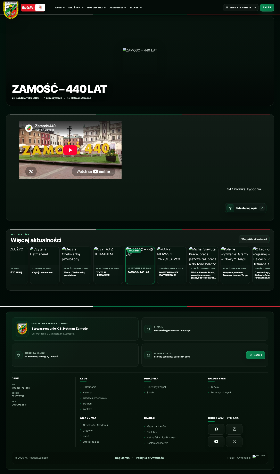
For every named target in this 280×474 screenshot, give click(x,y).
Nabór (86, 436)
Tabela (215, 386)
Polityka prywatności (150, 457)
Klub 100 (152, 431)
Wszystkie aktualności (254, 239)
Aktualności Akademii (95, 425)
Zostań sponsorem (157, 442)
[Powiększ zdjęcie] (140, 61)
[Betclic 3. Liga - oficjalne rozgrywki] (33, 7)
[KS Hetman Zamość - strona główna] (12, 9)
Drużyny (88, 430)
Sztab (150, 392)
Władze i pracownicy (95, 398)
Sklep (267, 7)
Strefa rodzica (91, 441)
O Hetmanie (89, 386)
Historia (87, 392)
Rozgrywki (94, 7)
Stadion (87, 403)
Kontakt (87, 409)
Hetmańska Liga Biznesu (161, 437)
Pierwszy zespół (156, 386)
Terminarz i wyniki (221, 392)
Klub (58, 7)
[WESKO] (259, 457)
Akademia (116, 7)
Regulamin (122, 457)
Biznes (134, 7)
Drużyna (74, 7)
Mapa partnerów (156, 426)
